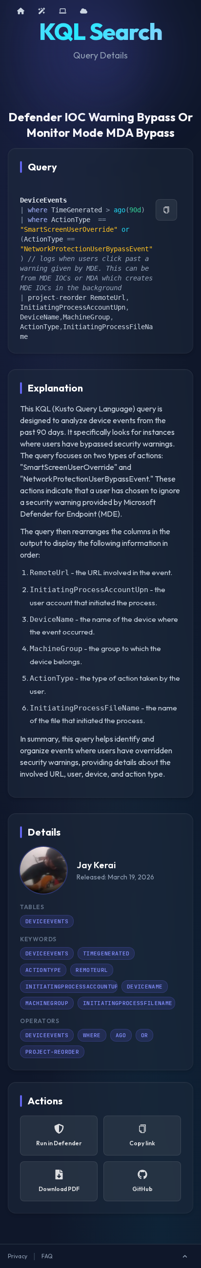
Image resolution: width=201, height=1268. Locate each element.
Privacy (17, 1256)
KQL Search (100, 31)
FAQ (47, 1256)
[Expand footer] (185, 1256)
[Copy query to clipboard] (166, 210)
